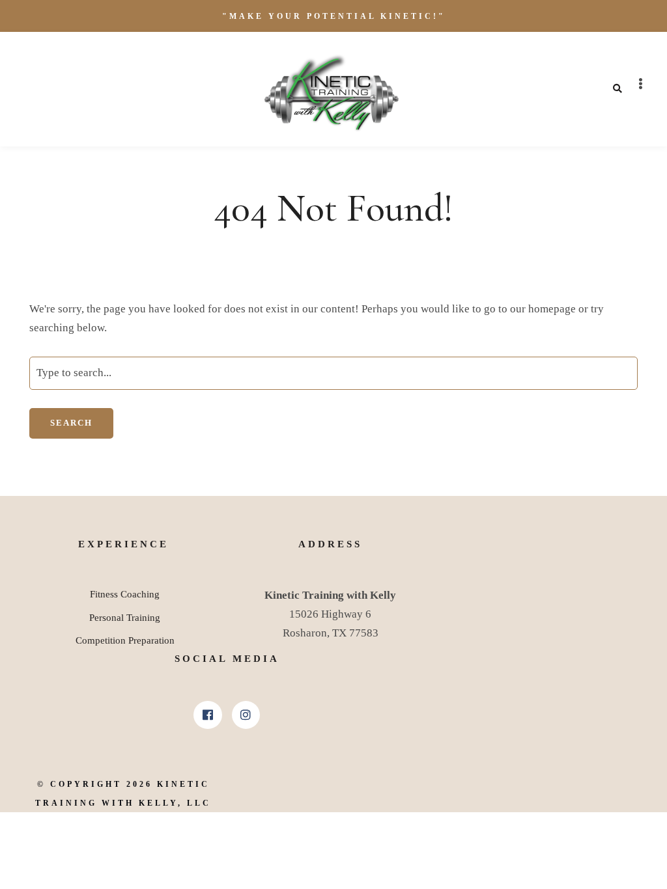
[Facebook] (207, 715)
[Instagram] (246, 715)
